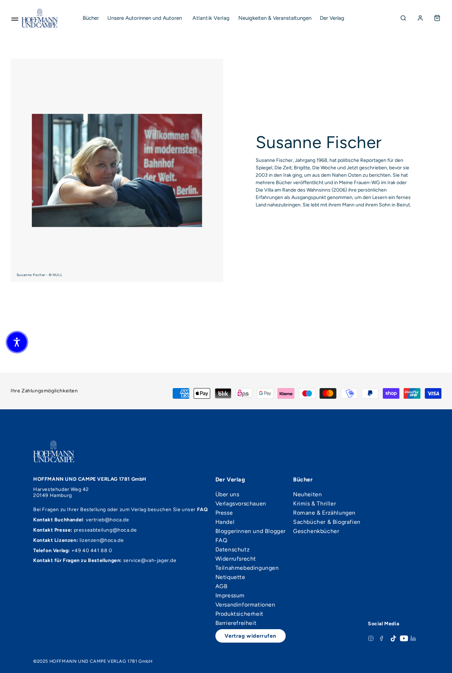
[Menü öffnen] (15, 18)
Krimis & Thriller (314, 504)
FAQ (221, 540)
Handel (225, 522)
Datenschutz (232, 549)
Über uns (227, 494)
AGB (221, 586)
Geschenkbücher (316, 531)
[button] (17, 342)
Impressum (230, 595)
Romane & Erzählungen (324, 513)
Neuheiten (307, 494)
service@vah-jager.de (150, 560)
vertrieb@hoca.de (107, 520)
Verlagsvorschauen (240, 504)
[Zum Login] (420, 18)
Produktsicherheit (239, 614)
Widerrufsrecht (235, 559)
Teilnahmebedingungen (247, 568)
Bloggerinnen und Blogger (250, 531)
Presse (224, 513)
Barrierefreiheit (236, 623)
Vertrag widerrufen (250, 636)
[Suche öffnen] (403, 18)
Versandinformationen (245, 605)
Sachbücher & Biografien (327, 522)
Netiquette (230, 577)
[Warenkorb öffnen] (437, 18)
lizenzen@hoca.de (101, 540)
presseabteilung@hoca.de (105, 530)
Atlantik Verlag (211, 18)
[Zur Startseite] (39, 18)
